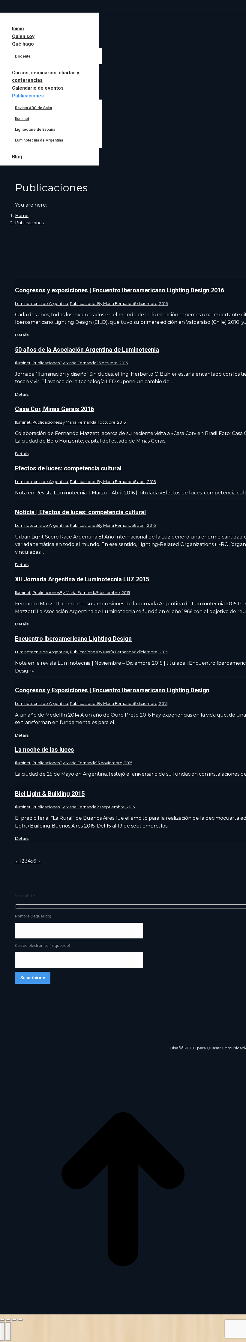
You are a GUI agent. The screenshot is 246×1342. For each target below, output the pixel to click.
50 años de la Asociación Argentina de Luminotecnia (87, 349)
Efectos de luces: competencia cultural (68, 468)
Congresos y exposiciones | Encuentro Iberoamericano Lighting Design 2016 (119, 290)
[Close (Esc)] (2, 1320)
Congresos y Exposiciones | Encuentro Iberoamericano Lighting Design (112, 690)
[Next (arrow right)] (8, 1331)
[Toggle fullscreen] (14, 1320)
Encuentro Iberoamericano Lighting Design (73, 638)
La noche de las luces (44, 749)
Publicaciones (83, 303)
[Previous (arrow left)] (2, 1331)
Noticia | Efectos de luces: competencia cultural (80, 512)
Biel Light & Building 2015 (50, 793)
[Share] (8, 1320)
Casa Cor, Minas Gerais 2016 (54, 409)
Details (21, 335)
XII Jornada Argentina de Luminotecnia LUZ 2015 (82, 579)
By (115, 303)
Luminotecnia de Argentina (41, 303)
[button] (49, 18)
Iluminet (23, 362)
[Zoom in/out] (20, 1320)
